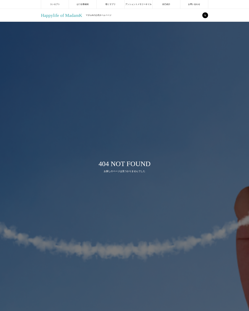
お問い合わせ (194, 4)
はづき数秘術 (83, 4)
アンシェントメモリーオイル (138, 4)
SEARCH (205, 15)
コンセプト (55, 4)
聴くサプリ (110, 4)
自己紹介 (166, 4)
